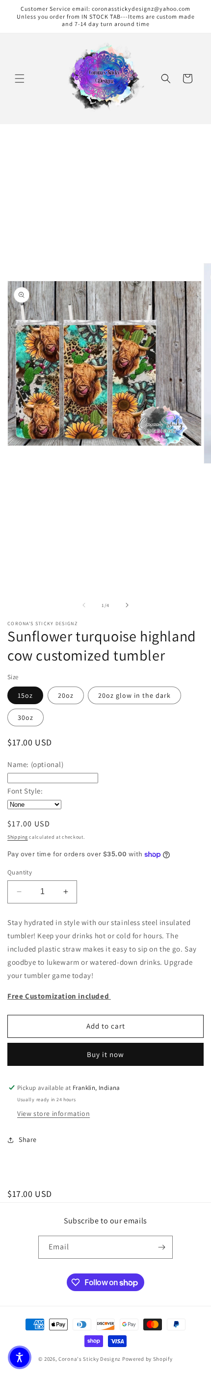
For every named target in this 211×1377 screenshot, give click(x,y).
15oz (25, 695)
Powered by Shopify (147, 1358)
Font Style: (25, 790)
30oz (25, 717)
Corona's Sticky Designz (89, 1358)
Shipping (17, 837)
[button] (19, 78)
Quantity (19, 872)
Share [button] (28, 1139)
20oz (66, 695)
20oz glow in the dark (134, 695)
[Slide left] (84, 605)
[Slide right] (127, 605)
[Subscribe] (161, 1247)
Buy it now (105, 1054)
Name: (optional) (35, 764)
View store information (53, 1113)
